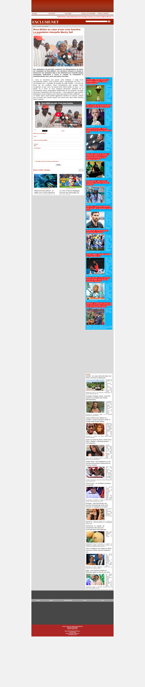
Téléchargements (68, 600)
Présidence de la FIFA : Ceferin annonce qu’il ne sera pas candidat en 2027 (98, 130)
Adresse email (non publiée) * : (41, 140)
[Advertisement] (98, 51)
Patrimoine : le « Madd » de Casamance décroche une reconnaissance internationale (96, 527)
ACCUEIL (34, 13)
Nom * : (35, 136)
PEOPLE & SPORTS (103, 13)
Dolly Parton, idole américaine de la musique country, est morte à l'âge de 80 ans (62, 17)
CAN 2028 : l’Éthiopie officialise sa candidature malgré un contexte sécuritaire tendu (97, 81)
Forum (84, 600)
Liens (102, 600)
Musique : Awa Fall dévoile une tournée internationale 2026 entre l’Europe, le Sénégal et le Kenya (97, 505)
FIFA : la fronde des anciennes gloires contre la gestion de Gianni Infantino (98, 106)
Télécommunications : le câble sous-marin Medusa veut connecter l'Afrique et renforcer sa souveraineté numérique (44, 192)
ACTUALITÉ (51, 13)
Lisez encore (34, 129)
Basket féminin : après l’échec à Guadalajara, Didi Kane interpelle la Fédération (98, 183)
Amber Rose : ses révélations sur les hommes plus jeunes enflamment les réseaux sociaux (98, 463)
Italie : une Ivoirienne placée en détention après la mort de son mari (98, 571)
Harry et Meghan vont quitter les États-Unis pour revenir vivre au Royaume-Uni (99, 550)
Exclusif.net (45, 22)
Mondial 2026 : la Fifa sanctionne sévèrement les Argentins (97, 231)
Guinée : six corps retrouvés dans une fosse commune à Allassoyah (98, 377)
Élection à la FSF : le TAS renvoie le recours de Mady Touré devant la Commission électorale (98, 279)
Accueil (34, 26)
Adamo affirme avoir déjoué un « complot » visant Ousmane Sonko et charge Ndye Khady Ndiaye (98, 419)
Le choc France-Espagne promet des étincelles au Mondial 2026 (69, 192)
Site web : (36, 144)
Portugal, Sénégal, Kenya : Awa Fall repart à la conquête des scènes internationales (98, 397)
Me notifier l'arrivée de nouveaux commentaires (47, 161)
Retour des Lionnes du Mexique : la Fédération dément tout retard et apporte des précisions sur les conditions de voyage (98, 156)
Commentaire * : (38, 148)
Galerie (51, 600)
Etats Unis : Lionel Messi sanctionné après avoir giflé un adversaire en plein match (99, 208)
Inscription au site (72, 634)
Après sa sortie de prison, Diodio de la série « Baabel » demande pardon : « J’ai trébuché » (98, 441)
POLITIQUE (68, 13)
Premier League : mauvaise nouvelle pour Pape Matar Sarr (98, 255)
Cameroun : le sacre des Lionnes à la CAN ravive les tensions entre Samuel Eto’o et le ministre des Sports (98, 305)
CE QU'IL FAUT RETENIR (88, 13)
